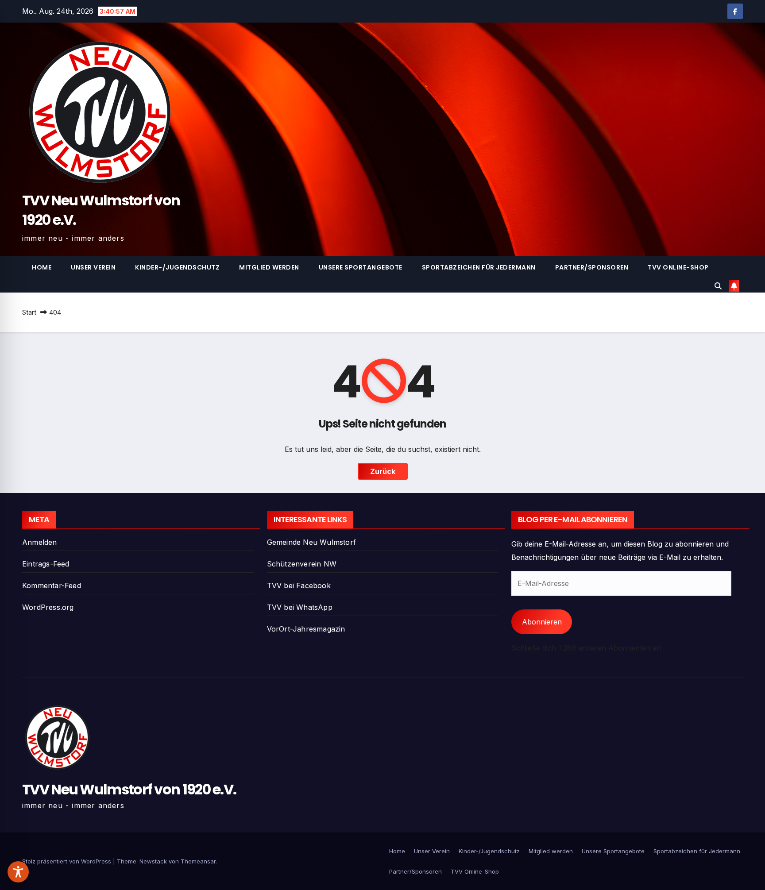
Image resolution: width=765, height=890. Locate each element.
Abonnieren (542, 621)
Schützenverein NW (301, 563)
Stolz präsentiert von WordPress (67, 861)
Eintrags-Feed (46, 563)
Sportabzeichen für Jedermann (479, 267)
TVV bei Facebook (299, 585)
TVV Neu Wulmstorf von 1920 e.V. (101, 210)
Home (41, 267)
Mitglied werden (269, 267)
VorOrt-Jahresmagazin (306, 628)
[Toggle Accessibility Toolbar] (18, 871)
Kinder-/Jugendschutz (177, 267)
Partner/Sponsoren (592, 267)
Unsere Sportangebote (360, 267)
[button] (718, 285)
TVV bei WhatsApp (299, 607)
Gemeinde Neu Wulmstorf (311, 542)
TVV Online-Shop (678, 267)
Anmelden (39, 542)
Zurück (382, 471)
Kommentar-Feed (51, 585)
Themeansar (198, 861)
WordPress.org (48, 607)
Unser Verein (93, 267)
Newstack (153, 861)
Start (29, 312)
